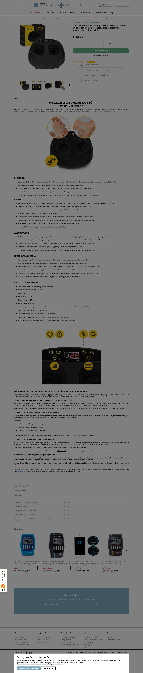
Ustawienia (48, 668)
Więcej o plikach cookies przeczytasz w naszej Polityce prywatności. (40, 664)
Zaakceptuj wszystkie (28, 668)
